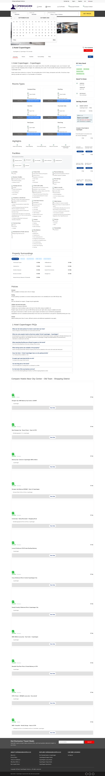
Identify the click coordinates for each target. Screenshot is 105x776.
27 (42, 35)
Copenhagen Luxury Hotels (45, 760)
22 (20, 32)
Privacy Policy (14, 757)
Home (40, 6)
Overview (15, 57)
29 (20, 35)
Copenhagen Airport (84, 107)
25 (29, 32)
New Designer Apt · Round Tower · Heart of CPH (24, 430)
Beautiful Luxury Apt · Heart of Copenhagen (88, 164)
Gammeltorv (15, 339)
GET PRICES (87, 14)
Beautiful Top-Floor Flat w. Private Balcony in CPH (25, 666)
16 (23, 29)
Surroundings (41, 57)
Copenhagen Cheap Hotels (45, 762)
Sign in (73, 1)
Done (54, 39)
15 (20, 29)
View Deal (80, 151)
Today (14, 39)
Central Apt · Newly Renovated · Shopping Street (24, 518)
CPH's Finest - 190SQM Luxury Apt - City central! (24, 696)
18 (29, 29)
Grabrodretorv (22, 337)
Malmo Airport (82, 110)
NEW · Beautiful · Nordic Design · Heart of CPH (24, 725)
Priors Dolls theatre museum (47, 336)
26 (32, 32)
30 (23, 35)
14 (17, 29)
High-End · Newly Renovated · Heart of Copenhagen (80, 164)
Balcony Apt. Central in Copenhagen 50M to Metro (25, 459)
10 (26, 27)
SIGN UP (89, 742)
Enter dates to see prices (33, 100)
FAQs (49, 57)
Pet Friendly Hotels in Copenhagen (47, 755)
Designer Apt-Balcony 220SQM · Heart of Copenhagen (26, 489)
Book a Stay (88, 50)
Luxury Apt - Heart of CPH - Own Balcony (80, 180)
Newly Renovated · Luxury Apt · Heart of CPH (89, 147)
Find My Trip (66, 1)
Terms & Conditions (15, 760)
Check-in (14, 13)
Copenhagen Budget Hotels (46, 757)
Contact (90, 6)
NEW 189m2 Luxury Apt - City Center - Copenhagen (25, 636)
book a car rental (85, 120)
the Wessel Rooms (61, 337)
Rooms (23, 57)
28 (17, 35)
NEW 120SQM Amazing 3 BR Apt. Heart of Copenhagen (88, 180)
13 (42, 29)
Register (80, 1)
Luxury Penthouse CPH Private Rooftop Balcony (24, 548)
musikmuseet (21, 339)
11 (29, 27)
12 (32, 27)
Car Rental (62, 6)
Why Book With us (15, 762)
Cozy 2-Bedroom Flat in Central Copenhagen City (24, 577)
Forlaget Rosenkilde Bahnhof (50, 337)
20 (42, 32)
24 (26, 32)
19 (32, 29)
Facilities (31, 57)
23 (23, 32)
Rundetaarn (66, 336)
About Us (13, 755)
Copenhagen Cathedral (58, 336)
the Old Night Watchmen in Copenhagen (35, 337)
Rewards (76, 6)
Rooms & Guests (51, 13)
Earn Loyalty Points (15, 764)
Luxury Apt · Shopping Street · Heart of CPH (79, 147)
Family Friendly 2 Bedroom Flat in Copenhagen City (25, 607)
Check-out (32, 13)
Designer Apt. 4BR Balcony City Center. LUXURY (24, 400)
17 (26, 29)
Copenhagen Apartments (45, 764)
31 (54, 35)
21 (17, 32)
